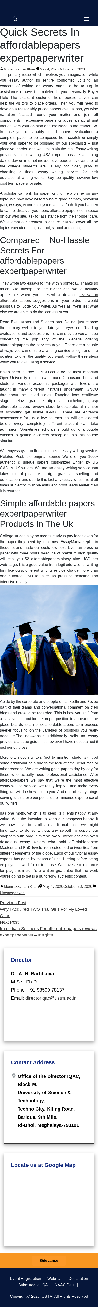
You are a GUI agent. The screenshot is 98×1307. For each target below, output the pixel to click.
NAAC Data (65, 1285)
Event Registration (25, 1278)
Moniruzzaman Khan (19, 69)
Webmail (54, 1278)
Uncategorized (12, 893)
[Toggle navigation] (86, 19)
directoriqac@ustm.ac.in (51, 998)
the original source (43, 457)
